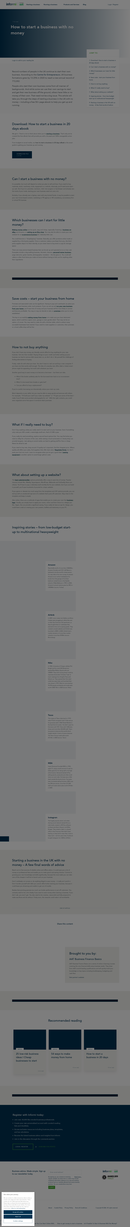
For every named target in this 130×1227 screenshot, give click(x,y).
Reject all (18, 1216)
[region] (18, 1209)
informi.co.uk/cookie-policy (18, 1208)
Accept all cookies (18, 1212)
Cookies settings (18, 1221)
